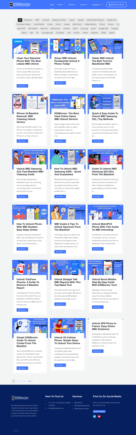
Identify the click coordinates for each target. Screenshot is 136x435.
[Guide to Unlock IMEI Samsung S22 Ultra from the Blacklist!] (105, 159)
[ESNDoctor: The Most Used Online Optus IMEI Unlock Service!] (68, 104)
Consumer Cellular (24, 24)
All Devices (28, 20)
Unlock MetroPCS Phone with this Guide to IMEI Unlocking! (105, 227)
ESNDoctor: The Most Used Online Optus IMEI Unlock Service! (66, 116)
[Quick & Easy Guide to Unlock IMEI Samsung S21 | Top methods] (105, 104)
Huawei (67, 24)
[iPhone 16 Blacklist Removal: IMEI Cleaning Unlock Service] (30, 104)
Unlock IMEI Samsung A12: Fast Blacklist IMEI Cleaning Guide (30, 171)
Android (71, 5)
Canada (80, 20)
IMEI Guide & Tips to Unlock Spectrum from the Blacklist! (67, 227)
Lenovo (111, 24)
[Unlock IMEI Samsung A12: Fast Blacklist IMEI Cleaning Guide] (30, 159)
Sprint (93, 28)
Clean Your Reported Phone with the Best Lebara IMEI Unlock (29, 61)
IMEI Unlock (77, 24)
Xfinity (103, 33)
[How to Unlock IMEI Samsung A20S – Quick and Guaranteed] (68, 159)
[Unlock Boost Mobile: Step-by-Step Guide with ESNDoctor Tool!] (105, 270)
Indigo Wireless (90, 24)
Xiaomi (111, 33)
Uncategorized (47, 33)
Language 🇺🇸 (96, 5)
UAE (31, 33)
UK (37, 33)
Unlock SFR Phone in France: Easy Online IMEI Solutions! (104, 326)
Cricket (49, 24)
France (58, 24)
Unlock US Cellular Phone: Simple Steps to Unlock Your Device (67, 340)
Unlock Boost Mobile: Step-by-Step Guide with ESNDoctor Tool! (104, 282)
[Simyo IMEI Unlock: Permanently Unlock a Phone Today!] (68, 48)
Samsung (84, 28)
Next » (30, 381)
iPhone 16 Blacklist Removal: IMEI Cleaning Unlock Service (27, 117)
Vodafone (94, 33)
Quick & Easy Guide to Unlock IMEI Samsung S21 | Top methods (105, 116)
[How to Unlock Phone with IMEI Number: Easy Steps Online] (30, 214)
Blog (52, 5)
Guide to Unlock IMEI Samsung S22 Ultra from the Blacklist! (104, 171)
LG (118, 24)
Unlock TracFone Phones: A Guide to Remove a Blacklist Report (28, 283)
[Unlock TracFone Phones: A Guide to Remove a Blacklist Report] (30, 270)
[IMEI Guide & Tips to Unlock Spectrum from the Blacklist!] (68, 214)
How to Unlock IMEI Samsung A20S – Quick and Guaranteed (67, 171)
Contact (16, 431)
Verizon (76, 33)
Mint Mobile (32, 28)
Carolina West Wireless (95, 20)
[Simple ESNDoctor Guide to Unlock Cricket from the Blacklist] (30, 328)
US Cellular (60, 33)
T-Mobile (114, 28)
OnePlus (66, 28)
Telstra (24, 33)
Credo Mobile (39, 24)
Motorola (44, 28)
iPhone (60, 5)
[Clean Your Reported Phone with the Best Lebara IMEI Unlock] (30, 48)
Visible (85, 33)
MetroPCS (21, 28)
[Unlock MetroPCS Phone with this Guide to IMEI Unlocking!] (105, 214)
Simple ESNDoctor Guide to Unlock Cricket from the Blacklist (27, 341)
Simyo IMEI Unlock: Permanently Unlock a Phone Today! (66, 61)
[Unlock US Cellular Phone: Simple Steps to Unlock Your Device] (68, 328)
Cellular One (111, 20)
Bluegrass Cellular (59, 20)
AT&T (37, 20)
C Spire (71, 20)
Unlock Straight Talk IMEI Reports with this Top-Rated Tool (67, 282)
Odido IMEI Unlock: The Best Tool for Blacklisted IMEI (103, 61)
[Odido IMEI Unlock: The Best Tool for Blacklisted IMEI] (105, 48)
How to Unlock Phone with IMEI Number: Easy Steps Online (29, 227)
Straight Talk (103, 28)
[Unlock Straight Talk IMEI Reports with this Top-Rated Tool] (68, 270)
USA (68, 33)
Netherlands (55, 28)
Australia (46, 20)
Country (83, 5)
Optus (75, 28)
